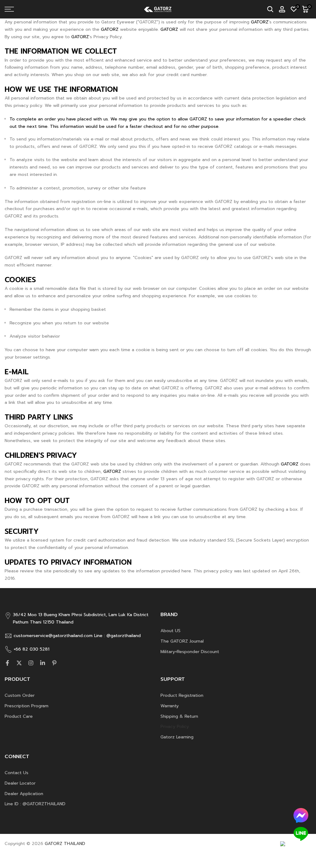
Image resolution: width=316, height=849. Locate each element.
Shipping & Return (179, 716)
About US (170, 631)
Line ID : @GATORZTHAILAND (35, 804)
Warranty (169, 706)
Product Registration (181, 695)
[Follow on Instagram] (31, 663)
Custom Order (20, 695)
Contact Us (16, 773)
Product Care (19, 716)
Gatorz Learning (176, 737)
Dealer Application (24, 793)
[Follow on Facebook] (7, 663)
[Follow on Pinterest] (54, 663)
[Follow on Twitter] (19, 663)
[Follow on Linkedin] (42, 663)
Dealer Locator (20, 783)
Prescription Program (26, 706)
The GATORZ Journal (182, 641)
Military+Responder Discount (189, 651)
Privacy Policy (174, 726)
